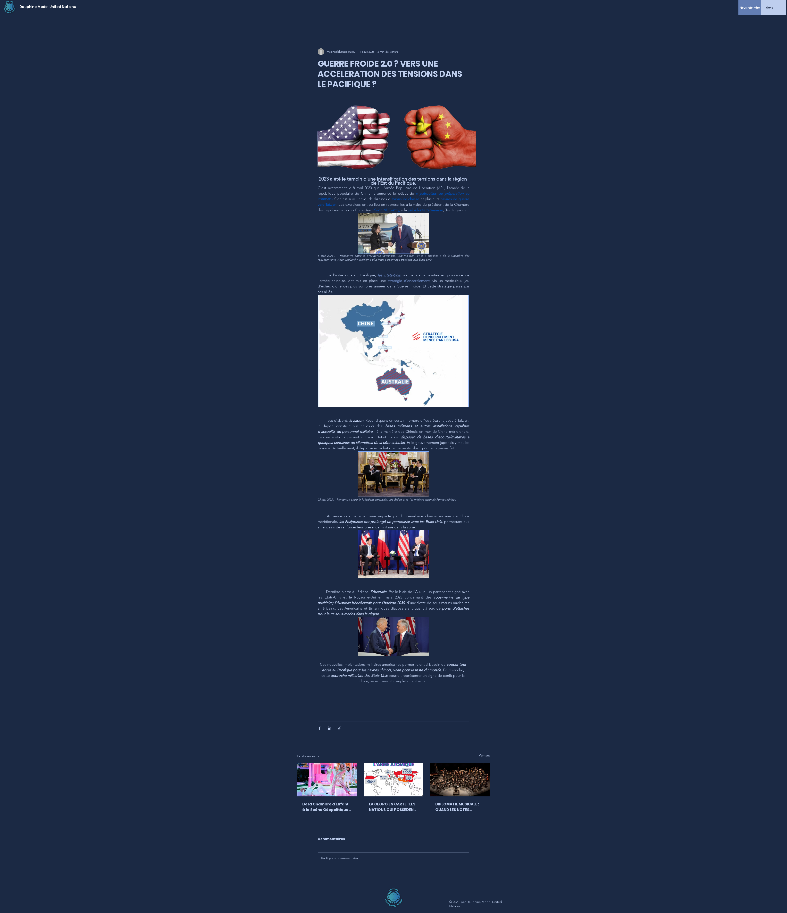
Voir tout (484, 755)
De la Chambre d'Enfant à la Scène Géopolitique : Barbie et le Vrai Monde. (326, 807)
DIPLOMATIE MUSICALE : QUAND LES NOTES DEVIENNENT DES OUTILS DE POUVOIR (457, 807)
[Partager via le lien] (340, 728)
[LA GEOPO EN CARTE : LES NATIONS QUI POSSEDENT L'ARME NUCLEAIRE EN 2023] (393, 779)
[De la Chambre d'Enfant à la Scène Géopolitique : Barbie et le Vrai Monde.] (327, 779)
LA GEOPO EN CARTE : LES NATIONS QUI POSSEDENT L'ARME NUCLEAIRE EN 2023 (392, 807)
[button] (769, 7)
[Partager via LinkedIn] (330, 728)
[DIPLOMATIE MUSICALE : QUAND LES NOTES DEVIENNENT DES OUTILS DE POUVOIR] (460, 779)
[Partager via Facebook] (320, 728)
